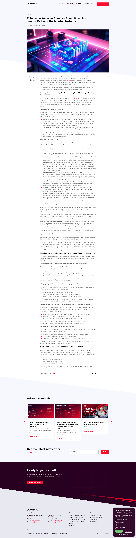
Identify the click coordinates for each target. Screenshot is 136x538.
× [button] (133, 509)
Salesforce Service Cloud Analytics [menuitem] (76, 522)
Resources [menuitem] (79, 3)
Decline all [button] (128, 531)
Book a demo (60, 368)
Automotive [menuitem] (93, 521)
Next (111, 421)
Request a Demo (103, 4)
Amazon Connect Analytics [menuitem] (77, 515)
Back (29, 14)
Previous (24, 421)
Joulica (68, 80)
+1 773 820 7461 (57, 520)
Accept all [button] (119, 531)
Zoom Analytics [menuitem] (73, 525)
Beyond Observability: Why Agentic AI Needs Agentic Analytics (38, 424)
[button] (124, 534)
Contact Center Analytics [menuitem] (76, 517)
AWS (46, 25)
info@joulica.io (35, 522)
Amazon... (64, 434)
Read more (124, 516)
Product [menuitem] (61, 3)
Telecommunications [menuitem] (96, 517)
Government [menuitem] (93, 519)
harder (75, 98)
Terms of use (55, 533)
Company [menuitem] (70, 3)
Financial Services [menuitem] (95, 515)
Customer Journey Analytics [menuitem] (77, 519)
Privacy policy (63, 533)
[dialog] (124, 522)
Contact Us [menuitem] (88, 3)
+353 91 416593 (35, 520)
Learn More (33, 436)
